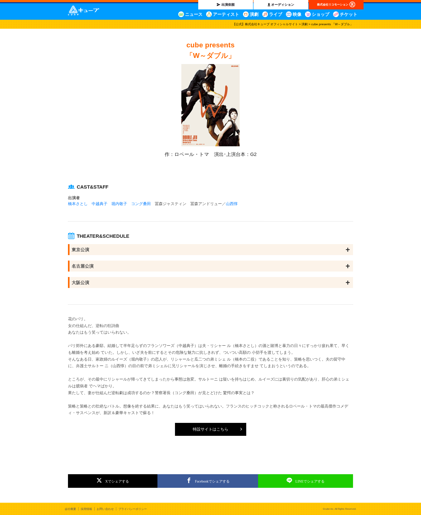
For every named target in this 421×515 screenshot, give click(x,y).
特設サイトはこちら (210, 429)
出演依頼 (228, 4)
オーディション (282, 4)
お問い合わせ (105, 509)
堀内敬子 (119, 204)
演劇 (254, 14)
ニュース (194, 14)
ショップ (320, 14)
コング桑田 (141, 204)
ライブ (275, 14)
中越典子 (99, 204)
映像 (297, 14)
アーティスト (226, 14)
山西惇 (232, 204)
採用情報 (86, 509)
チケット (348, 14)
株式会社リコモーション (332, 4)
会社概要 (70, 509)
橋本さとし (78, 204)
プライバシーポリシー (132, 509)
